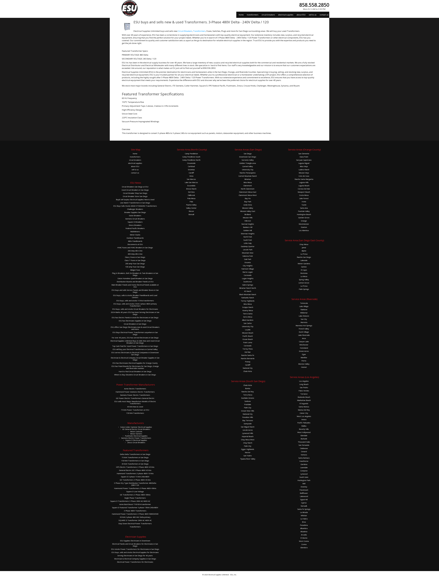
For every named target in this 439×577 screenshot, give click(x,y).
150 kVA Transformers (135, 413)
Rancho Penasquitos (248, 173)
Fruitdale (247, 404)
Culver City (304, 413)
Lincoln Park (247, 250)
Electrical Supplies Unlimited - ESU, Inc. (222, 575)
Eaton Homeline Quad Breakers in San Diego (135, 278)
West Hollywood (304, 432)
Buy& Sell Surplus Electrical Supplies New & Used (135, 199)
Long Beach (303, 384)
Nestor (247, 452)
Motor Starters (136, 433)
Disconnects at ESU (135, 244)
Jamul (304, 247)
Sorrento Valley (248, 160)
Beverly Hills (304, 429)
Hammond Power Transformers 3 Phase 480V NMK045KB (135, 514)
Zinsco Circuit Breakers (136, 442)
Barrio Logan (248, 272)
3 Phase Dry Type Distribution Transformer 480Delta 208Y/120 (135, 484)
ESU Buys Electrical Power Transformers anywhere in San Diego (135, 333)
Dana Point (304, 157)
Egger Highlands (247, 449)
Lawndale (304, 467)
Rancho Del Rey (247, 392)
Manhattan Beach (304, 400)
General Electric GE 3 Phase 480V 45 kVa (135, 470)
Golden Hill (247, 230)
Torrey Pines (247, 349)
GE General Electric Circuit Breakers (136, 429)
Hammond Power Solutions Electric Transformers (135, 392)
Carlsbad (191, 166)
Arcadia (304, 535)
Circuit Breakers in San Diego (135, 324)
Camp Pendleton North (191, 160)
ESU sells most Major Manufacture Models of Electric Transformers (135, 402)
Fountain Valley (304, 211)
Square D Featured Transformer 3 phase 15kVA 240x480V (135, 507)
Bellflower (304, 493)
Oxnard (304, 451)
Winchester (303, 345)
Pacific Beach (247, 336)
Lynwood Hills (247, 433)
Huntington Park (303, 480)
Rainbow (304, 309)
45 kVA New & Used (135, 407)
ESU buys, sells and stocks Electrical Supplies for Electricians (135, 552)
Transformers (199, 31)
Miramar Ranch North (247, 288)
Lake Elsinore (304, 316)
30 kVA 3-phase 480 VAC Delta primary (135, 517)
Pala (191, 202)
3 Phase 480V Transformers (135, 511)
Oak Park (247, 259)
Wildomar (304, 313)
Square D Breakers (135, 222)
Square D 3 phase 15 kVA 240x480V (135, 477)
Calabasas (304, 448)
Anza (304, 338)
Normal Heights (247, 224)
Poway (247, 362)
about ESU (301, 14)
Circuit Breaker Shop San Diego (135, 193)
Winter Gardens (304, 263)
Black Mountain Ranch (247, 294)
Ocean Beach (247, 339)
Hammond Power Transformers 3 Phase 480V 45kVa (135, 488)
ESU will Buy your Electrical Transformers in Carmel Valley (135, 349)
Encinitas (191, 170)
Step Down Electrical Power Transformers (135, 523)
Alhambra (304, 528)
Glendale (303, 435)
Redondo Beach (304, 397)
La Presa (303, 254)
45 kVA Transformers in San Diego (135, 464)
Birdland (247, 214)
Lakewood (304, 496)
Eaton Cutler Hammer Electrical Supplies (136, 427)
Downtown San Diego (247, 157)
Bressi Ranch (191, 189)
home (241, 14)
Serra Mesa (247, 317)
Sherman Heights (247, 234)
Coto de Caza (304, 176)
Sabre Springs (247, 285)
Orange (304, 221)
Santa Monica (304, 407)
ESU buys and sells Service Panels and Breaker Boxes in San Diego (135, 291)
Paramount (304, 490)
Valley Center (191, 208)
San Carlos (248, 323)
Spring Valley (304, 279)
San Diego (248, 154)
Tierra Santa (247, 314)
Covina (303, 544)
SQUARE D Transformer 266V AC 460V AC (135, 520)
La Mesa (304, 276)
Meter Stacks (135, 235)
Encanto (248, 262)
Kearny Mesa (247, 310)
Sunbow (248, 401)
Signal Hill (304, 499)
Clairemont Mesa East (247, 192)
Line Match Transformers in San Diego (135, 203)
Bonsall (191, 214)
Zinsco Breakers (135, 225)
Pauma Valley (191, 205)
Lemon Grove (303, 283)
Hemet (304, 367)
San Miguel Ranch (247, 427)
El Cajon (304, 270)
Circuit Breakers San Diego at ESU (135, 187)
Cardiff (191, 173)
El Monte (303, 538)
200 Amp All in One (135, 251)
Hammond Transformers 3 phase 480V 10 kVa (135, 473)
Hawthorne (303, 461)
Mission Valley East (247, 211)
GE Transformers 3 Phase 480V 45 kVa (135, 480)
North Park (247, 237)
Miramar (247, 179)
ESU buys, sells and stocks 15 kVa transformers (135, 301)
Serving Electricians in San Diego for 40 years (135, 555)
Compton (304, 471)
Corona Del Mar (304, 189)
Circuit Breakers (185, 31)
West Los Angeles (304, 416)
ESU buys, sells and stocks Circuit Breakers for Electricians (135, 309)
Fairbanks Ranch (247, 298)
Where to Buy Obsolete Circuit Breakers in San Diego (135, 375)
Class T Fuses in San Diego (135, 260)
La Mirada (304, 512)
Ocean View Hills (247, 411)
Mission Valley (247, 208)
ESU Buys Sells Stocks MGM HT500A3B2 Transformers (135, 206)
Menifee (304, 357)
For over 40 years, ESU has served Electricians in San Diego (135, 338)
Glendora (304, 547)
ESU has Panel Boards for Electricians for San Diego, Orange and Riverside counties (135, 367)
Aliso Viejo (304, 166)
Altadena (303, 531)
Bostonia (303, 273)
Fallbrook (191, 195)
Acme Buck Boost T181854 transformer (135, 504)
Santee (304, 267)
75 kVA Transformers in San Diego (135, 457)
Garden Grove (303, 218)
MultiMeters (135, 231)
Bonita (247, 388)
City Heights (248, 266)
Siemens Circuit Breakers (135, 219)
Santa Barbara (303, 458)
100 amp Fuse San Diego (135, 267)
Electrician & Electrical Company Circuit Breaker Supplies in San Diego (135, 359)
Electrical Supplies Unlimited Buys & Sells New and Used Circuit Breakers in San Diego (135, 342)
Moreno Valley (303, 364)
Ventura (304, 455)
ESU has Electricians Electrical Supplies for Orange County (135, 363)
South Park (247, 240)
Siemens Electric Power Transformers (136, 438)
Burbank (304, 439)
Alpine (304, 251)
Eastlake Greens (247, 398)
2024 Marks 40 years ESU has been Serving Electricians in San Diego (135, 313)
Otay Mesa (304, 244)
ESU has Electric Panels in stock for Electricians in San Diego (135, 317)
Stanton (304, 227)
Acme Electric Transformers (135, 389)
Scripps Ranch (247, 307)
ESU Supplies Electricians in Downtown (135, 541)
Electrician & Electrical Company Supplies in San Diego (135, 559)
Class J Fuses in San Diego (135, 257)
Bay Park (247, 202)
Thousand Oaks (304, 442)
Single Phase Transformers (135, 498)
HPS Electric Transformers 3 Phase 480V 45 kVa (135, 467)
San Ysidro (248, 456)
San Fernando (304, 445)
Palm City (247, 408)
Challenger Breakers (135, 209)
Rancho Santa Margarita (304, 179)
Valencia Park (247, 256)
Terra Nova (247, 395)
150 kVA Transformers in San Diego (135, 461)
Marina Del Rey (304, 410)
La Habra (304, 519)
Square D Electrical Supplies (136, 440)
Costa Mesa (304, 195)
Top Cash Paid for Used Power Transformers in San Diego (135, 346)
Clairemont (247, 186)
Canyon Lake (304, 341)
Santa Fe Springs (303, 509)
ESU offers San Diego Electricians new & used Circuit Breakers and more (135, 328)
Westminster (304, 224)
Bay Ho (248, 198)
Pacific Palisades (303, 423)
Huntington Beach (304, 214)
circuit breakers (268, 14)
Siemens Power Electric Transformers (135, 395)
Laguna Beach (303, 186)
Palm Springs (304, 289)
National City (248, 368)
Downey (304, 487)
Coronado (248, 275)
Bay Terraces (247, 420)
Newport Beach (304, 192)
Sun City (304, 319)
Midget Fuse (135, 270)
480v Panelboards (135, 241)
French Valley (304, 329)
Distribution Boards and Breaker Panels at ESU (135, 282)
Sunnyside (248, 424)
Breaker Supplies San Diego (135, 212)
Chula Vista (247, 371)
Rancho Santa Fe (247, 355)
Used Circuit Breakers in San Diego (135, 190)
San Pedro (304, 387)
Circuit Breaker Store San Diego (135, 196)
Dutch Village (304, 332)
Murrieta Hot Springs (304, 325)
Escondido (191, 186)
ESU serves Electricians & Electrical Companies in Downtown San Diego (135, 353)
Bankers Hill (247, 227)
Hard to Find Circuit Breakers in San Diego (135, 371)
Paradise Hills (247, 417)
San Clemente (303, 154)
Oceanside (191, 163)
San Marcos (191, 179)
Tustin (303, 205)
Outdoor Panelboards (135, 238)
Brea (304, 522)
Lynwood (304, 474)
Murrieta (304, 322)
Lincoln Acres (248, 430)
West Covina (304, 541)
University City (247, 170)
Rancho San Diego (304, 257)
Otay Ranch (247, 443)
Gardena (304, 464)
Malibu (303, 426)
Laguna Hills (304, 182)
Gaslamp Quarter (247, 246)
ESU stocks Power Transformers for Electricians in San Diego (135, 549)
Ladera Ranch (304, 170)
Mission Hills (248, 218)
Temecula (304, 303)
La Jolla (247, 330)
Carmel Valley (247, 166)
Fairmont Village (247, 269)
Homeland (304, 348)
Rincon (191, 211)
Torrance (304, 394)
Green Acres (304, 351)
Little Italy (248, 243)
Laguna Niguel (303, 163)
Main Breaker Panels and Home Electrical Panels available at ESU (135, 286)
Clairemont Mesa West (248, 195)
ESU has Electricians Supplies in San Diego (135, 321)
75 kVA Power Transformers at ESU (135, 410)
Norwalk (304, 506)
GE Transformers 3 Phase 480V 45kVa (135, 495)
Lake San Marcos (191, 182)
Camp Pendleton (191, 154)
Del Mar (248, 352)
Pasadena (304, 525)
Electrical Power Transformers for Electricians (135, 562)
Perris (303, 361)
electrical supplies (285, 14)
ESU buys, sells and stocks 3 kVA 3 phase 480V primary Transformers (135, 305)
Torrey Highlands (247, 301)
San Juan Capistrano (304, 160)
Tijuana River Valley (247, 459)
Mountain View (247, 253)
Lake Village (303, 306)
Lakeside (303, 260)
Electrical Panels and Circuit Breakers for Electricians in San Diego (135, 545)
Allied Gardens (247, 320)
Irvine (304, 202)
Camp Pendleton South (191, 157)
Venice (303, 419)
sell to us (312, 14)
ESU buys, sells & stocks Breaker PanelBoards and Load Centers (135, 296)
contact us (324, 14)
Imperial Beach (247, 436)
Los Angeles (304, 381)
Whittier (304, 515)
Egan (304, 354)
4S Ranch (247, 291)
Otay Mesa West (247, 440)
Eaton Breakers (135, 215)
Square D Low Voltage (135, 491)
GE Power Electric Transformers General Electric (135, 398)
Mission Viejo (304, 173)
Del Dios (191, 192)
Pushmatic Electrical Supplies (135, 436)
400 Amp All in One (135, 254)
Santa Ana (304, 208)
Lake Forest (304, 198)
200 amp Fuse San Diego (135, 263)
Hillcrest (247, 221)
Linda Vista (247, 205)
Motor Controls (136, 431)
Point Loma (247, 342)
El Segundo (304, 403)
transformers (252, 14)
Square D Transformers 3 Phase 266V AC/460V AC (130, 501)
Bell (303, 483)
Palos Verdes (304, 391)
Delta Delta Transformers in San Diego (135, 454)
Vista (191, 176)
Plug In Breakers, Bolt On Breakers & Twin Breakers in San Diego (135, 274)
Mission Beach (247, 333)
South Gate (304, 477)
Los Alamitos (304, 230)
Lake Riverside (304, 335)
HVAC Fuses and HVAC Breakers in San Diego (135, 247)
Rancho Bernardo (247, 358)
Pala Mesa (191, 198)
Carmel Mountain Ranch (247, 176)
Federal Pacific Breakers (135, 228)
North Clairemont (247, 189)
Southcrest (247, 282)
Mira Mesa (248, 182)
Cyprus (304, 503)
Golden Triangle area (247, 163)
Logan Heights (247, 278)
